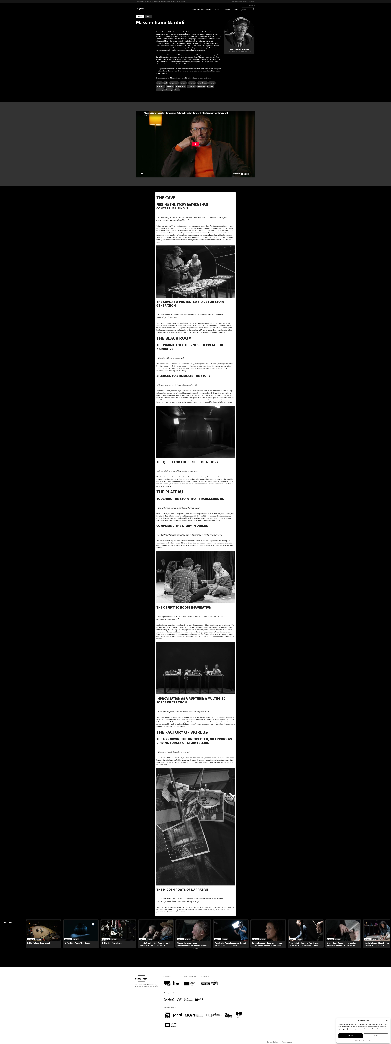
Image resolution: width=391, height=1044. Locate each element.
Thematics (217, 9)
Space (177, 90)
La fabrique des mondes (249, 2)
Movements (160, 86)
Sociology (169, 90)
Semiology (160, 90)
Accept (350, 1036)
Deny (375, 1036)
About (236, 9)
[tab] (196, 948)
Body (165, 83)
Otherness (191, 86)
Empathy (183, 83)
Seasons (227, 9)
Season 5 (148, 17)
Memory (212, 83)
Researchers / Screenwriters (201, 9)
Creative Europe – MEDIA (177, 2)
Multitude (170, 86)
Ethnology (192, 83)
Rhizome (210, 86)
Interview (140, 17)
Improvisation (202, 83)
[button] (387, 1020)
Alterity (159, 83)
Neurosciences (180, 86)
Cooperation (174, 83)
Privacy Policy (358, 1040)
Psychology (201, 86)
